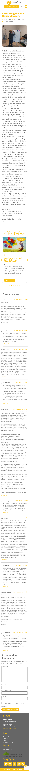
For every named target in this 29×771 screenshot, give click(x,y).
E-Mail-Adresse (6, 690)
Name (3, 684)
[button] (26, 6)
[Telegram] (23, 764)
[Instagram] (14, 764)
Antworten (4, 325)
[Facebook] (6, 764)
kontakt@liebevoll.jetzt (9, 728)
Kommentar (5, 666)
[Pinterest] (19, 764)
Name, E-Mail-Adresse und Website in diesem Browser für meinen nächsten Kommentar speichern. (14, 705)
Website (3, 696)
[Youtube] (10, 764)
